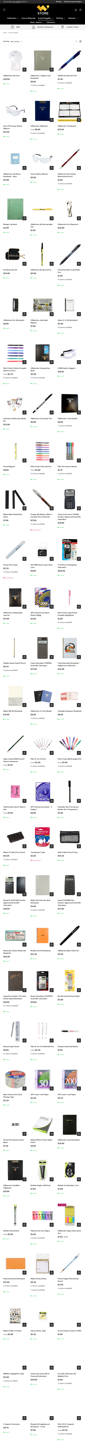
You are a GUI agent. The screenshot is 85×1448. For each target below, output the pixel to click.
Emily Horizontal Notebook (14, 1279)
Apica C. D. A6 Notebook (67, 320)
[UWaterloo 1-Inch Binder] (70, 403)
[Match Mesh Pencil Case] (70, 837)
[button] (80, 10)
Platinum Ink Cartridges (40, 1231)
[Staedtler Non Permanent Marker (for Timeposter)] (70, 792)
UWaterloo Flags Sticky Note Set (69, 1232)
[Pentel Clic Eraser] (15, 550)
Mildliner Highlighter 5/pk (13, 1374)
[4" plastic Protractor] (15, 1409)
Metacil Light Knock (11, 1046)
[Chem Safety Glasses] (43, 159)
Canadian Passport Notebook (69, 711)
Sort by (6, 41)
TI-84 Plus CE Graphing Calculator (67, 566)
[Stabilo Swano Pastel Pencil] (15, 648)
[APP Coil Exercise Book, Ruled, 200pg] (43, 597)
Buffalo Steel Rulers (11, 1231)
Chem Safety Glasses (39, 174)
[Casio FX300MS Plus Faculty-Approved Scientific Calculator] (70, 885)
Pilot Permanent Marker (67, 466)
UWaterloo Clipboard (39, 126)
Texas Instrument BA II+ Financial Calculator (40, 1375)
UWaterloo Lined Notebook (69, 1140)
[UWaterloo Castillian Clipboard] (15, 1170)
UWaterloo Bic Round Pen (41, 270)
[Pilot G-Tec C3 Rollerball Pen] (43, 1031)
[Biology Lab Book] (15, 209)
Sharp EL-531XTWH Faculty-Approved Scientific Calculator (14, 902)
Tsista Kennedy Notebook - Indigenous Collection (69, 664)
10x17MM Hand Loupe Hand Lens (41, 566)
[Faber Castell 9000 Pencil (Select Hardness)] (15, 744)
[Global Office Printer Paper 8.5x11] (43, 1125)
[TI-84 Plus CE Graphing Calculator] (70, 550)
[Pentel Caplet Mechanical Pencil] (70, 1264)
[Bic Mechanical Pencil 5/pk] (70, 981)
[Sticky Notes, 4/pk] (43, 1316)
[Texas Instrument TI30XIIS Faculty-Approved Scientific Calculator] (70, 499)
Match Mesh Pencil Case (68, 852)
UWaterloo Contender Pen (41, 418)
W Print (58, 2)
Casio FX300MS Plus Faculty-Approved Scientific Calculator (69, 902)
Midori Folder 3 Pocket (12, 1331)
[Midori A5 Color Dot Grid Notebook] (43, 885)
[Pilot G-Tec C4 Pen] (43, 744)
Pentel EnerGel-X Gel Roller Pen (69, 271)
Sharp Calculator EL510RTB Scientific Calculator (41, 997)
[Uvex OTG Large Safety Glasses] (15, 111)
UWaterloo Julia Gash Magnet (39, 321)
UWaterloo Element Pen (67, 76)
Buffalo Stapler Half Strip (40, 1185)
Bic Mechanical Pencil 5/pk (69, 996)
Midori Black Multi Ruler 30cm (12, 515)
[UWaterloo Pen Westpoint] (15, 305)
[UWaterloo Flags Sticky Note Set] (70, 1216)
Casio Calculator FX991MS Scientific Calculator (41, 664)
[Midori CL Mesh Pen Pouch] (15, 837)
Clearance (51, 22)
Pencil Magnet (9, 466)
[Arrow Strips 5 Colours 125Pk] (70, 1316)
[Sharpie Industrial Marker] (70, 1031)
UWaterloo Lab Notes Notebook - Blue (12, 175)
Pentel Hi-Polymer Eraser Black (13, 1141)
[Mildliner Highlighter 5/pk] (15, 1359)
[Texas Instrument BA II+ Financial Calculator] (43, 1359)
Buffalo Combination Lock (68, 1185)
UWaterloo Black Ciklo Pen (68, 951)
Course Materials (29, 18)
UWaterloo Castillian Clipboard (11, 1186)
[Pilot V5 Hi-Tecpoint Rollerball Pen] (70, 1409)
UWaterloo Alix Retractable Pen (42, 225)
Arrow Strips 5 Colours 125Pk (69, 1331)
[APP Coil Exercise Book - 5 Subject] (43, 792)
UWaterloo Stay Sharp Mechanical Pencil (67, 175)
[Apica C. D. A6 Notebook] (70, 305)
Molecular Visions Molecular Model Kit (14, 952)
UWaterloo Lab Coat (11, 76)
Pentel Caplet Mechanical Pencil (68, 1280)
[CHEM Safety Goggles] (70, 353)
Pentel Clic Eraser (10, 565)
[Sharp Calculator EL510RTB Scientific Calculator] (43, 981)
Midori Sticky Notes (39, 1279)
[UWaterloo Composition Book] (43, 353)
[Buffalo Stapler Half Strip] (43, 1170)
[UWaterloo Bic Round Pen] (43, 255)
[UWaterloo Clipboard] (43, 111)
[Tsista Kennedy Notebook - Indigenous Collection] (70, 648)
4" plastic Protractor (11, 1424)
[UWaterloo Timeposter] (70, 111)
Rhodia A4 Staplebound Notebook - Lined (40, 1425)
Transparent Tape (38, 852)
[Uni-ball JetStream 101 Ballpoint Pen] (70, 1359)
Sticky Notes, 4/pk (38, 1331)
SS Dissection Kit (10, 270)
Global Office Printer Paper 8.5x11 (41, 1141)
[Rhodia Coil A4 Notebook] (43, 936)
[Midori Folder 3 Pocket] (15, 1316)
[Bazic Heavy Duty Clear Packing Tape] (15, 1079)
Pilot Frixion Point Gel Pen (41, 466)
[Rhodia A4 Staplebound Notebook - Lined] (43, 1409)
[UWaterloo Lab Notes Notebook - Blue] (15, 159)
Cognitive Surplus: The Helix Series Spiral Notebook (14, 997)
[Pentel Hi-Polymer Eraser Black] (15, 1125)
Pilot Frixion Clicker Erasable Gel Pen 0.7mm (14, 369)
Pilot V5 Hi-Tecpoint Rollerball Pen (66, 1425)
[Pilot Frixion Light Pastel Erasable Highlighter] (70, 597)
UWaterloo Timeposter (67, 126)
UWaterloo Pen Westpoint (13, 320)
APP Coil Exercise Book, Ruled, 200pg (40, 614)
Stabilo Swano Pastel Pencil (14, 663)
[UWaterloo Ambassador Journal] (15, 597)
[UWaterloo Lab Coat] (15, 60)
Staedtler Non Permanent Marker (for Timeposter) (68, 808)
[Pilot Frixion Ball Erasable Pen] (70, 744)
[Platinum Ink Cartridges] (43, 1216)
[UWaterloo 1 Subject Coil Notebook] (43, 60)
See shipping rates (30, 2)
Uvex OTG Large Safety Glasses (12, 127)
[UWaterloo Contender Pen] (43, 403)
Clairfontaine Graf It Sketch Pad (14, 808)
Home (5, 32)
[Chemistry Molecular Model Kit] (15, 403)
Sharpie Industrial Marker (68, 1046)
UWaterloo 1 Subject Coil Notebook (40, 77)
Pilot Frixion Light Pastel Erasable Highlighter (67, 614)
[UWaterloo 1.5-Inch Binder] (43, 696)
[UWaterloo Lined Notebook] (70, 1125)
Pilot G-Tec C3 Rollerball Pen (42, 1046)
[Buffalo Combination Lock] (70, 1170)
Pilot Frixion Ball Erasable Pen (69, 759)
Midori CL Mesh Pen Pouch (14, 852)
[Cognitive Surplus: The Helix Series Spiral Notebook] (15, 981)
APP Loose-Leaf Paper (40, 1094)
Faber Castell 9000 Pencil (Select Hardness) (13, 760)
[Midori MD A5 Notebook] (15, 696)
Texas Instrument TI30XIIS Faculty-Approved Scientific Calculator (69, 516)
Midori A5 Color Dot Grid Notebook (40, 901)
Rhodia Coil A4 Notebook (41, 951)
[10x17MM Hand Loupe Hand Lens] (43, 550)
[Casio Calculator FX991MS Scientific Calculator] (43, 648)
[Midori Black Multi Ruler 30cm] (15, 499)
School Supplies (13, 32)
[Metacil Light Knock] (15, 1031)
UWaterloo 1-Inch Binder (68, 418)
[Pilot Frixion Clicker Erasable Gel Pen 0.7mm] (15, 353)
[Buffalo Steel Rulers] (15, 1216)
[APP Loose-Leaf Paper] (43, 1079)
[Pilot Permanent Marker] (70, 451)
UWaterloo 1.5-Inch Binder (41, 711)
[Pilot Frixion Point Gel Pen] (43, 451)
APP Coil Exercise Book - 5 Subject (41, 808)
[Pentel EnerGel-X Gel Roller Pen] (70, 255)
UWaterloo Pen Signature (68, 224)
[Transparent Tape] (43, 837)
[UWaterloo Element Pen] (70, 60)
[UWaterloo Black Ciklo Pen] (70, 936)
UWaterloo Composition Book (40, 369)
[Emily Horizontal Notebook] (15, 1264)
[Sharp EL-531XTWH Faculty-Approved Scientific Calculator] (15, 885)
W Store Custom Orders (73, 2)
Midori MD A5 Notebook (12, 711)
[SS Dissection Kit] (15, 255)
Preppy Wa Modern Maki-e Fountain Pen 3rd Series (41, 515)
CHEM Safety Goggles (66, 368)
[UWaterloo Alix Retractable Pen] (43, 209)
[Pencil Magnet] (15, 451)
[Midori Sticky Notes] (43, 1264)
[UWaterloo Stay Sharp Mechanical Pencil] (70, 159)
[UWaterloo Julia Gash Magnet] (43, 305)
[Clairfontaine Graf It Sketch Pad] (15, 792)
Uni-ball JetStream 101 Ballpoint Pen (67, 1375)
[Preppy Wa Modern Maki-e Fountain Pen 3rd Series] (43, 499)
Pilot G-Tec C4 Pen (38, 759)
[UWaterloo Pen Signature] (70, 209)
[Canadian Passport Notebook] (70, 696)
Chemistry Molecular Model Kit (14, 419)
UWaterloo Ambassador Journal (13, 614)
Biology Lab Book (10, 224)
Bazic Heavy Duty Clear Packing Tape (12, 1095)
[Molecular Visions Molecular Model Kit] (15, 936)
